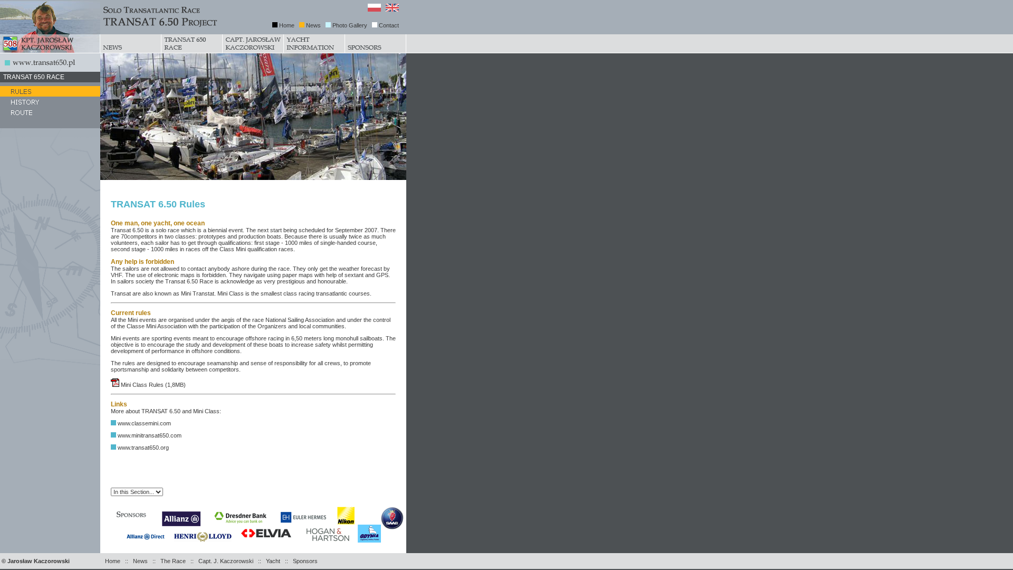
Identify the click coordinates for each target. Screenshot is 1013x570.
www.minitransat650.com (149, 435)
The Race (173, 561)
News (313, 25)
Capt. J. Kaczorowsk (225, 561)
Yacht (273, 561)
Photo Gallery (349, 25)
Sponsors (305, 561)
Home (286, 25)
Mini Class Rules (143, 385)
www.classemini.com (144, 423)
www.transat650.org (143, 447)
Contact (389, 25)
